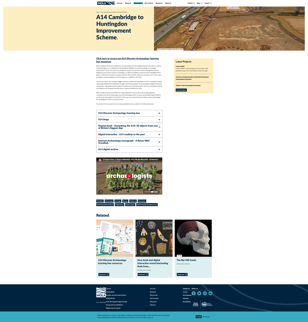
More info (150, 317)
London (185, 292)
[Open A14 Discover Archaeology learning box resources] (114, 238)
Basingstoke (187, 301)
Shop (198, 3)
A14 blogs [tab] (103, 119)
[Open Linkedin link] (210, 293)
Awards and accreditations (114, 305)
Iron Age (118, 201)
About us (168, 3)
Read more (102, 274)
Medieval (133, 201)
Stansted (186, 298)
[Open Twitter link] (199, 293)
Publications (119, 204)
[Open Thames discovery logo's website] (206, 304)
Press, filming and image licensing (116, 301)
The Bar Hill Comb (186, 260)
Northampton (187, 295)
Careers (108, 288)
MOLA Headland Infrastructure (147, 204)
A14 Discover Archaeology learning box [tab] (119, 113)
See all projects (181, 90)
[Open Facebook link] (194, 293)
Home (97, 12)
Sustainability (110, 292)
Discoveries (138, 3)
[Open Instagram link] (205, 293)
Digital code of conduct (113, 308)
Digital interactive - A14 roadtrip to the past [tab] (121, 134)
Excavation (141, 201)
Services (119, 3)
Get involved (149, 3)
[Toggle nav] (96, 3)
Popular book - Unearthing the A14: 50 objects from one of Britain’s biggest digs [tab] (128, 127)
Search (207, 3)
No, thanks (206, 317)
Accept (198, 317)
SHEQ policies (110, 298)
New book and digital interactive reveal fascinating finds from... (152, 263)
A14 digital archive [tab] (108, 149)
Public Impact (130, 204)
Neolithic (100, 201)
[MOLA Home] (101, 294)
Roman (125, 201)
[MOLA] (106, 3)
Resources (159, 3)
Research (128, 3)
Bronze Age (109, 201)
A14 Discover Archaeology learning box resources (112, 262)
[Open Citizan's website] (196, 304)
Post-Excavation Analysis (105, 204)
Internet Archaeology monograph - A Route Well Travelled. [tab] (123, 142)
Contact (190, 3)
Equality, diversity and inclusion (116, 295)
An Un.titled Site (101, 302)
